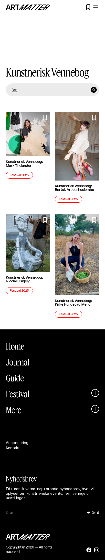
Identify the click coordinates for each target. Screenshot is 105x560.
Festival (17, 394)
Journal (17, 362)
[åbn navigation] (95, 7)
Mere (13, 410)
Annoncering (17, 443)
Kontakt (13, 448)
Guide (15, 378)
